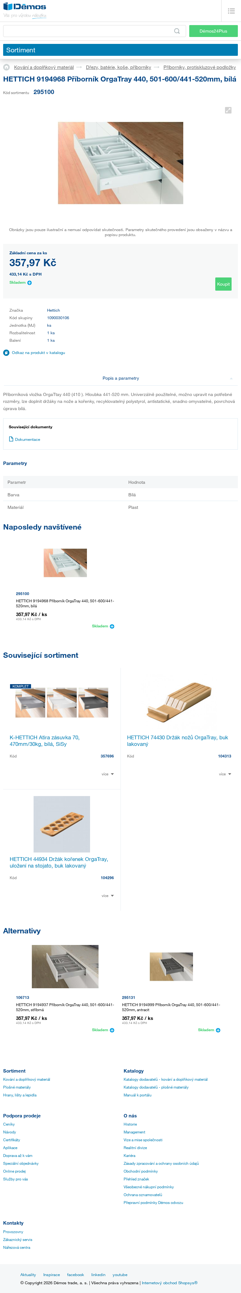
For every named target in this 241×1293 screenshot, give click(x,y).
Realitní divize (135, 1147)
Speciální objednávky (21, 1163)
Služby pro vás (15, 1178)
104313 (224, 755)
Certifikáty (11, 1139)
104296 (107, 877)
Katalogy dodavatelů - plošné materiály (156, 1087)
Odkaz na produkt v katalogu (38, 352)
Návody (9, 1131)
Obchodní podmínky (141, 1171)
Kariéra (129, 1155)
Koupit (223, 284)
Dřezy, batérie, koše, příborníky (118, 67)
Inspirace (51, 1274)
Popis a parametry (121, 378)
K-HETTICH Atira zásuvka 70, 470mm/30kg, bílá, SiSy (45, 740)
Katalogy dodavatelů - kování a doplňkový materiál (166, 1079)
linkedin (98, 1274)
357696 (107, 755)
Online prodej (14, 1171)
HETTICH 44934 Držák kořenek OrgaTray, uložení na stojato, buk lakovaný (59, 862)
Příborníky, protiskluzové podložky (199, 67)
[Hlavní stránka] (8, 67)
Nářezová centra (16, 1247)
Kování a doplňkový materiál (44, 67)
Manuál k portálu (138, 1094)
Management (134, 1131)
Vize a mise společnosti (143, 1139)
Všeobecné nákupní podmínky (149, 1186)
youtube (120, 1274)
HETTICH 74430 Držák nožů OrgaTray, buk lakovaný (177, 740)
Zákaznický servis (17, 1239)
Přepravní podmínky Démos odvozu (153, 1202)
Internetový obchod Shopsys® (169, 1282)
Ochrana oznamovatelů (143, 1194)
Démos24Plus (213, 31)
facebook (75, 1274)
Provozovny (13, 1231)
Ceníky (9, 1124)
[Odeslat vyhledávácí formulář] (177, 31)
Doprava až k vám (17, 1155)
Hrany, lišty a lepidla (19, 1094)
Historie (130, 1124)
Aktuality (28, 1274)
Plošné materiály (17, 1087)
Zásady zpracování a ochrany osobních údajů (161, 1163)
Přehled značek (136, 1178)
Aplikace (10, 1147)
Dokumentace (27, 439)
